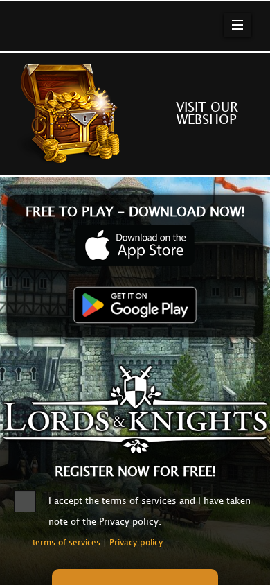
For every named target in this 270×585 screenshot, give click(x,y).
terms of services (66, 543)
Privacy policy (136, 543)
